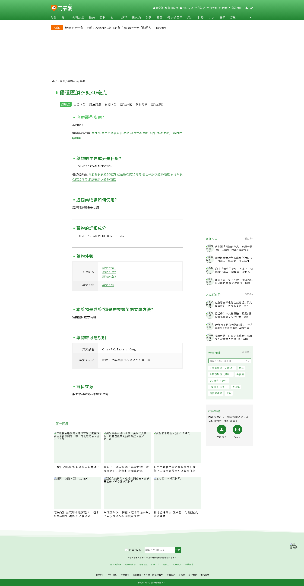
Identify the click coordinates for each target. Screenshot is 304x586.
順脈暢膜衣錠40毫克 (102, 179)
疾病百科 (155, 564)
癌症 (190, 17)
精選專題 (143, 564)
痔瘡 (241, 368)
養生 (64, 17)
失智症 (240, 374)
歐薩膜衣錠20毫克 (129, 174)
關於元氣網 (115, 564)
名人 (212, 17)
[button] (251, 17)
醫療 (92, 17)
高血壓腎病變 (110, 133)
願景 (224, 7)
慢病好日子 (174, 17)
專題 (222, 17)
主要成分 (80, 104)
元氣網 (61, 81)
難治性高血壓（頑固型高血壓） (151, 133)
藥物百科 (72, 81)
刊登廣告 (99, 575)
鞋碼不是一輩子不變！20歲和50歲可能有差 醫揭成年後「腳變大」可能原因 (115, 27)
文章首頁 (177, 564)
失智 (149, 17)
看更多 (248, 238)
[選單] (251, 7)
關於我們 (192, 575)
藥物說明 (157, 104)
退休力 (136, 17)
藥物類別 (142, 104)
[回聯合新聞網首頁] (54, 8)
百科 (103, 17)
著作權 (147, 574)
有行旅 (213, 7)
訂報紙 (182, 575)
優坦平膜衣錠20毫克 (156, 174)
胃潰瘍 (236, 387)
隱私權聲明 (157, 574)
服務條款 (137, 574)
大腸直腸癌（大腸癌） (222, 368)
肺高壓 (124, 133)
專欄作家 (189, 564)
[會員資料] (246, 7)
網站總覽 (204, 575)
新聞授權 (125, 575)
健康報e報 (135, 550)
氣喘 (228, 393)
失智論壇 (78, 17)
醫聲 (160, 17)
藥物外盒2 (109, 272)
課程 (124, 17)
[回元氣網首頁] (65, 7)
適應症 (65, 104)
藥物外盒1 (109, 268)
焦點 (54, 17)
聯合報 (159, 7)
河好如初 (187, 7)
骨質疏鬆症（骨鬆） (220, 374)
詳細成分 (111, 104)
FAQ (109, 574)
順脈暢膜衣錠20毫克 (102, 174)
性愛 (201, 17)
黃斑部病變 (215, 393)
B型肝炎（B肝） (218, 380)
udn (53, 81)
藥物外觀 (126, 104)
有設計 (201, 7)
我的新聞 (236, 7)
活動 (233, 17)
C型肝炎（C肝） (218, 387)
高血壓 (96, 133)
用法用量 (95, 104)
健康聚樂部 (130, 564)
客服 (115, 574)
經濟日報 (172, 7)
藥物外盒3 (109, 276)
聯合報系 (171, 575)
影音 (114, 17)
